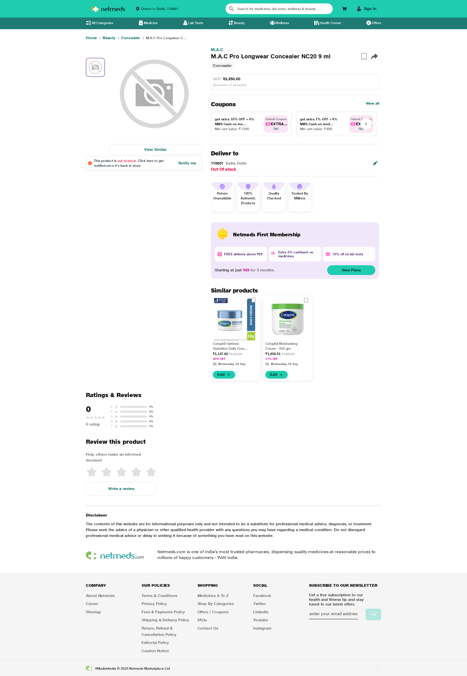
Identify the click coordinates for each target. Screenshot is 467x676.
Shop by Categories (216, 603)
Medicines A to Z (213, 595)
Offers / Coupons (213, 612)
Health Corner (330, 23)
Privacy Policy (154, 603)
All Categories (102, 23)
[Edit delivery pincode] (375, 163)
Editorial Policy (155, 642)
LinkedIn (261, 612)
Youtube (260, 620)
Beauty (239, 23)
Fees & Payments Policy (163, 612)
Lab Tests (195, 23)
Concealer (222, 65)
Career (92, 603)
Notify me (187, 163)
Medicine (151, 23)
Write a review (121, 488)
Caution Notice (155, 651)
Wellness (282, 23)
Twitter (259, 603)
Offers (376, 23)
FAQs (202, 620)
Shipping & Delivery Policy (165, 620)
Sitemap (93, 612)
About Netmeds (100, 595)
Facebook (262, 595)
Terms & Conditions (159, 595)
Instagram (262, 628)
